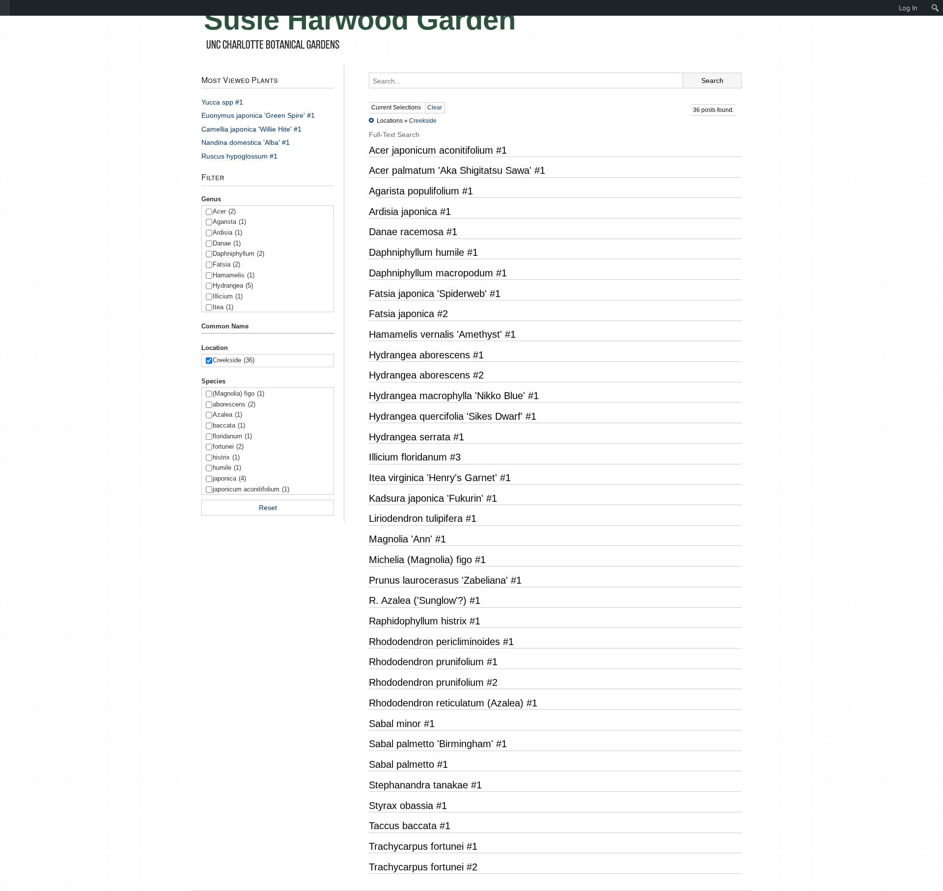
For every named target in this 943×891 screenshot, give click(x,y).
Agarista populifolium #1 (421, 191)
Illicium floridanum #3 (415, 457)
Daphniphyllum (238, 253)
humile (227, 467)
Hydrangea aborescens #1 (426, 355)
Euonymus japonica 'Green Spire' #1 (258, 115)
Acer (224, 211)
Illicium (228, 296)
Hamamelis (233, 275)
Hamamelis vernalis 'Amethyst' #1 (442, 334)
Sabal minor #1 (402, 723)
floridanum (232, 436)
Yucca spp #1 (222, 102)
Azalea (227, 414)
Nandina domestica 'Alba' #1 (245, 142)
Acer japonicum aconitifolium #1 (438, 150)
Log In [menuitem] (908, 8)
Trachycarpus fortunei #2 (423, 867)
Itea (223, 307)
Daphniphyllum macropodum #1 (438, 273)
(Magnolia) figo (238, 393)
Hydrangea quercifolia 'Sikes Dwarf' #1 (452, 416)
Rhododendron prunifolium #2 (433, 682)
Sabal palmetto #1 (408, 764)
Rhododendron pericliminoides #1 (441, 641)
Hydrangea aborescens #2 (426, 375)
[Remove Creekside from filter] (371, 121)
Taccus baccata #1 (409, 825)
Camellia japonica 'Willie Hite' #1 (251, 129)
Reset (268, 508)
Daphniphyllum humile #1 (423, 252)
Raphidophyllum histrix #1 (424, 621)
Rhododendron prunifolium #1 (433, 661)
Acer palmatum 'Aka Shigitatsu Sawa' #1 (457, 170)
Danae (227, 243)
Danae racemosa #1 (413, 231)
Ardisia (227, 232)
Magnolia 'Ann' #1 (407, 539)
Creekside (233, 360)
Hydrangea (233, 285)
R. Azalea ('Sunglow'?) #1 (424, 600)
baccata (229, 425)
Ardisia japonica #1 (410, 211)
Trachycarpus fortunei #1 (423, 846)
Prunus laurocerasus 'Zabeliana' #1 (445, 580)
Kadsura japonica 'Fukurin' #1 (433, 498)
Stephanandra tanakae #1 (425, 785)
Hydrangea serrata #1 (416, 437)
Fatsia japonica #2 (408, 313)
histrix (226, 457)
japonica (229, 478)
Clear (434, 107)
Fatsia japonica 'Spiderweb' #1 (434, 293)
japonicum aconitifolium (251, 489)
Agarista (229, 221)
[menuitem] (5, 8)
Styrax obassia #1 (408, 805)
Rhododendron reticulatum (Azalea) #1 (453, 703)
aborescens (234, 404)
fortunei (228, 446)
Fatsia (226, 264)
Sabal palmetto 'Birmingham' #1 (438, 743)
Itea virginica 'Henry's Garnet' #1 (440, 477)
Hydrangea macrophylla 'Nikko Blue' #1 (454, 395)
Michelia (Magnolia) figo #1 (427, 559)
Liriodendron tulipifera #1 (422, 518)
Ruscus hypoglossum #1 (239, 156)
